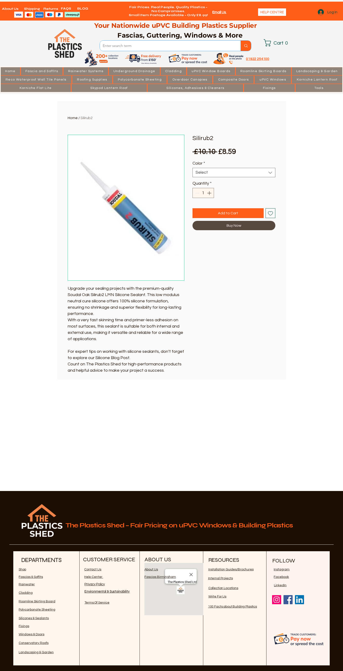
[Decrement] (196, 193)
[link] (278, 42)
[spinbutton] (203, 193)
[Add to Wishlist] (270, 213)
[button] (42, 71)
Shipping (32, 9)
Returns (50, 9)
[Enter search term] (246, 46)
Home (73, 118)
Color (198, 163)
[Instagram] (276, 599)
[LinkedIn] (299, 599)
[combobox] (233, 172)
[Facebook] (288, 599)
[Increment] (209, 193)
